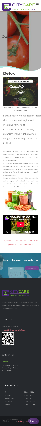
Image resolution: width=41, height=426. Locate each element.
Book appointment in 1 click (21, 245)
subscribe (32, 268)
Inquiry (33, 421)
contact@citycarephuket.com (14, 330)
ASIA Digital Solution (24, 422)
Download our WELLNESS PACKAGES (22, 241)
